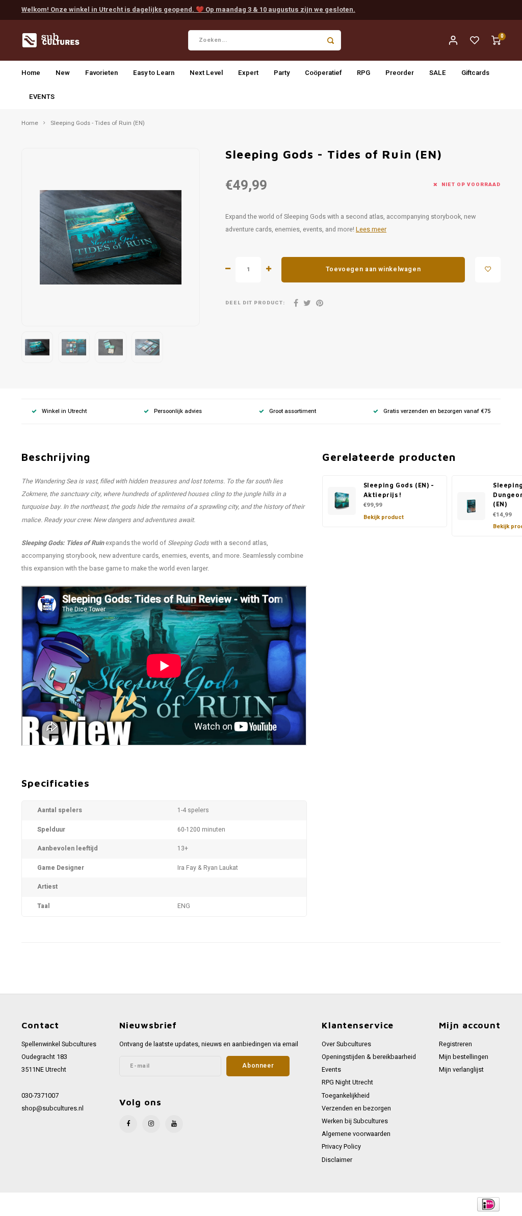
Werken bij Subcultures (355, 1121)
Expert (248, 72)
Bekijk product (383, 517)
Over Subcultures (346, 1044)
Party (282, 72)
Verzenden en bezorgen (356, 1108)
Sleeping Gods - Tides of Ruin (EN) (97, 123)
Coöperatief (323, 72)
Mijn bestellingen (463, 1057)
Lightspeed (148, 1204)
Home (30, 72)
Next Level (206, 72)
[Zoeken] (331, 40)
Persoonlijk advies (178, 411)
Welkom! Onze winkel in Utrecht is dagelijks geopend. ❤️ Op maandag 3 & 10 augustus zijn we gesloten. (188, 9)
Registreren (455, 1044)
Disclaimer (337, 1160)
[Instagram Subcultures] (151, 1124)
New (63, 72)
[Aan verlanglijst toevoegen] (488, 269)
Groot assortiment (292, 411)
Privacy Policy (341, 1146)
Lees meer (371, 229)
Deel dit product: (255, 303)
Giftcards (475, 72)
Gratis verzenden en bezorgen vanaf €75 (436, 411)
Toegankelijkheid (346, 1095)
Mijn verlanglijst (461, 1069)
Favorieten (101, 72)
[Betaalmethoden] (488, 1203)
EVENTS (42, 96)
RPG (363, 72)
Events (331, 1069)
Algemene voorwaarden (356, 1134)
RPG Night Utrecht (347, 1082)
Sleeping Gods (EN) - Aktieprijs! (398, 490)
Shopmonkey (212, 1204)
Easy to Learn (153, 72)
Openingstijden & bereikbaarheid (369, 1057)
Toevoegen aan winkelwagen (373, 269)
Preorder (399, 72)
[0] (496, 40)
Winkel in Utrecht (64, 411)
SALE (437, 72)
